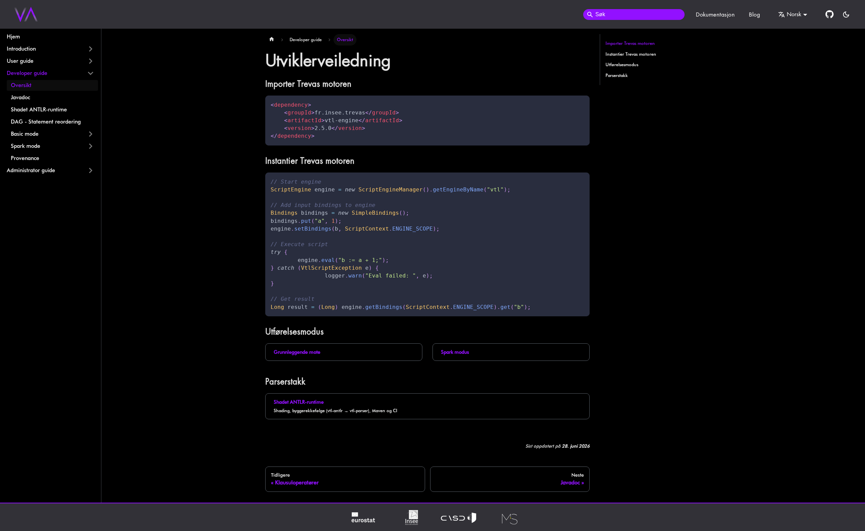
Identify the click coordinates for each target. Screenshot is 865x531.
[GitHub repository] (829, 14)
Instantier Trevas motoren (631, 54)
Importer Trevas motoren (630, 43)
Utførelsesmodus (622, 64)
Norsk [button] (794, 14)
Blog (754, 14)
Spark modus (455, 352)
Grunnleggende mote (297, 352)
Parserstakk (617, 75)
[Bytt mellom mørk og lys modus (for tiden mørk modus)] (846, 14)
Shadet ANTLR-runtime (299, 402)
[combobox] (634, 14)
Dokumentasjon (715, 14)
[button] (50, 49)
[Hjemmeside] (271, 40)
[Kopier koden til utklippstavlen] (581, 103)
